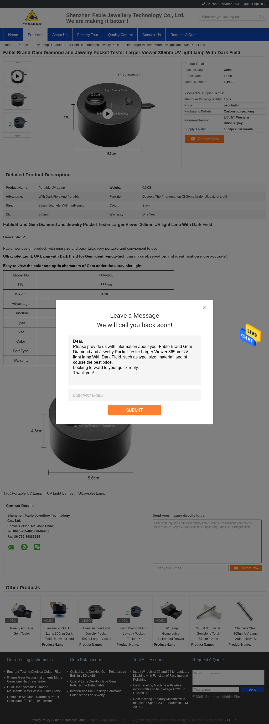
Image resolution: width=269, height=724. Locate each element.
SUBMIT (134, 410)
